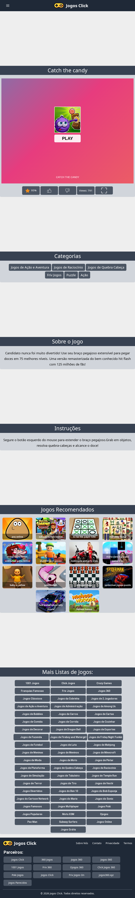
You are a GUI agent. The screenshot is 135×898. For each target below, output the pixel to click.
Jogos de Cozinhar (104, 721)
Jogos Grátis (68, 829)
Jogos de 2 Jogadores (104, 698)
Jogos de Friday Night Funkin (105, 737)
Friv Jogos (54, 275)
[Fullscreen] (104, 190)
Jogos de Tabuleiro (68, 775)
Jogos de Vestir (104, 783)
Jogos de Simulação (32, 775)
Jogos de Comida (32, 721)
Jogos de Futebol (32, 744)
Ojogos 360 (76, 867)
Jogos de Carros (68, 714)
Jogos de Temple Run (104, 775)
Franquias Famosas (32, 691)
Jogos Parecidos (17, 882)
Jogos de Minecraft (104, 752)
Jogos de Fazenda (31, 737)
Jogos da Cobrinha (68, 698)
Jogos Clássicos (32, 698)
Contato (96, 843)
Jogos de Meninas (32, 752)
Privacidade (112, 843)
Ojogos (104, 814)
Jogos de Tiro (68, 783)
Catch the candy (67, 70)
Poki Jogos (18, 875)
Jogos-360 (106, 859)
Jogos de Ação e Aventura (30, 267)
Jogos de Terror (32, 783)
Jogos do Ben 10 (68, 791)
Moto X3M (68, 814)
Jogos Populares (32, 814)
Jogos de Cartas (104, 714)
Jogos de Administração (68, 706)
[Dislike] (67, 190)
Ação (84, 275)
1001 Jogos (32, 683)
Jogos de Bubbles (32, 714)
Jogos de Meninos (68, 752)
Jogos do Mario (68, 798)
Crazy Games (104, 683)
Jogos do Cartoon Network (32, 798)
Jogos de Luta (68, 744)
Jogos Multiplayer (68, 806)
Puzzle (71, 275)
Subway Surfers (68, 821)
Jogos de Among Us (104, 706)
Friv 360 (47, 867)
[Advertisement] (67, 37)
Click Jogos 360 (106, 867)
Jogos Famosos (32, 806)
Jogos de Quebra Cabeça (106, 267)
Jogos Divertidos (32, 791)
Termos (128, 843)
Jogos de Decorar (32, 729)
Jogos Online (104, 821)
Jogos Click (17, 859)
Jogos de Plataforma (32, 768)
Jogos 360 (104, 691)
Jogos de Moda (32, 760)
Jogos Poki (104, 806)
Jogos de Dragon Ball (68, 729)
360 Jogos (47, 859)
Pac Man (32, 821)
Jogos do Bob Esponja (104, 791)
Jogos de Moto (68, 760)
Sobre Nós (82, 843)
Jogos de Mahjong (104, 744)
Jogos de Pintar (104, 760)
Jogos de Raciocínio (68, 267)
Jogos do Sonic (104, 798)
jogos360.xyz (106, 875)
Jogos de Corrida (68, 721)
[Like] (49, 190)
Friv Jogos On (76, 875)
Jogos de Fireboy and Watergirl (68, 737)
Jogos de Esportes (104, 729)
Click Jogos (68, 683)
